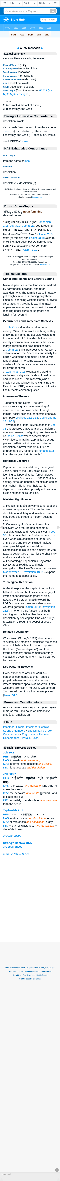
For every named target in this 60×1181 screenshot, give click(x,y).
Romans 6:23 (45, 450)
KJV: (6, 763)
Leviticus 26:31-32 (27, 417)
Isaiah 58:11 (32, 606)
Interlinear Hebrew (37, 727)
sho (27, 160)
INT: (5, 767)
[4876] (56, 534)
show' (6, 131)
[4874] (4, 534)
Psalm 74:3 (46, 234)
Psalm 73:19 (29, 249)
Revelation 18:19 (33, 572)
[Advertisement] (30, 922)
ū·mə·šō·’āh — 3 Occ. (16, 854)
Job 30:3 (15, 225)
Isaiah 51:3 (11, 695)
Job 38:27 (28, 225)
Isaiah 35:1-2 (15, 436)
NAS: (6, 760)
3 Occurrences (12, 835)
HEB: (6, 756)
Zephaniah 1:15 (15, 371)
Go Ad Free (6, 1174)
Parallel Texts (30, 738)
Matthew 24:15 (12, 572)
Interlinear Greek (13, 727)
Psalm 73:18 (37, 237)
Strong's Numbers (14, 730)
